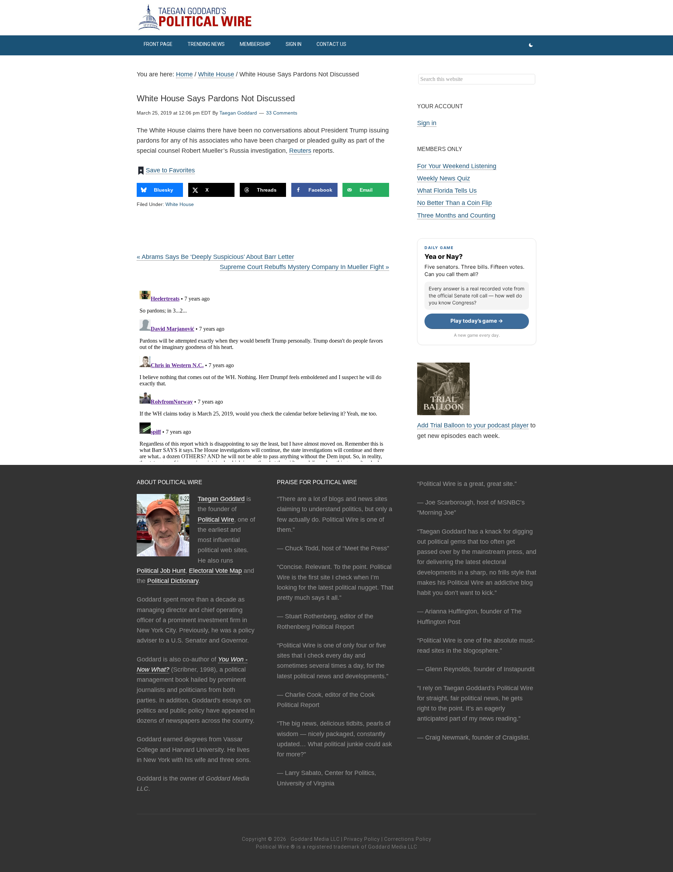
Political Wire (216, 519)
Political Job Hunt (161, 570)
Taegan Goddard (221, 498)
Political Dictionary (172, 580)
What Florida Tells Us (447, 190)
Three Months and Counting (456, 215)
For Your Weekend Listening (456, 166)
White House (179, 204)
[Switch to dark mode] (530, 45)
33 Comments (281, 113)
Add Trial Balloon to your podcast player (473, 425)
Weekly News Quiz (443, 178)
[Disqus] (263, 374)
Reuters (300, 150)
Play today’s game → (476, 320)
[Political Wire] (336, 17)
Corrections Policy (407, 839)
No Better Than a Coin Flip (454, 202)
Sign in (426, 122)
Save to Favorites (170, 170)
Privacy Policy (362, 839)
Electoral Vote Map (215, 570)
